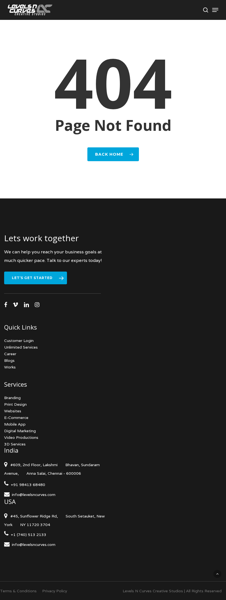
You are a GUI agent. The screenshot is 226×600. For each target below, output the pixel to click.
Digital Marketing (20, 430)
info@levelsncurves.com (33, 494)
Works (10, 367)
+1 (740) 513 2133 (27, 534)
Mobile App (15, 424)
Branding (12, 397)
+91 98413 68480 (27, 484)
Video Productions (21, 437)
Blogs (9, 360)
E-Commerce (16, 417)
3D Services (15, 444)
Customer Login (19, 340)
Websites (12, 410)
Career (10, 353)
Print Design (15, 404)
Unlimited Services (21, 347)
